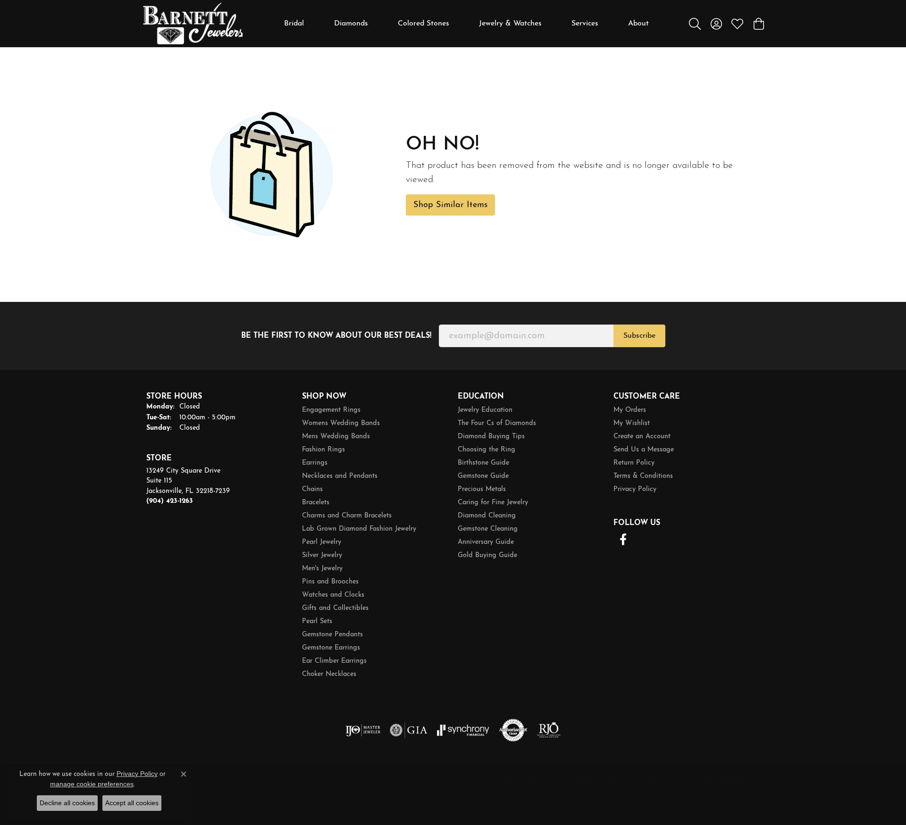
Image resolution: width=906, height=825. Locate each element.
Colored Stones (423, 23)
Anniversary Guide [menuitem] (486, 542)
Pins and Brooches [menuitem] (330, 581)
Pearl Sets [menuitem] (317, 621)
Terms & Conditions (643, 476)
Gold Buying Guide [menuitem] (487, 555)
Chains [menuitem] (312, 489)
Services (584, 23)
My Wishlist (631, 423)
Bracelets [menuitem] (315, 502)
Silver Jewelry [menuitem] (322, 555)
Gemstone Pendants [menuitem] (332, 634)
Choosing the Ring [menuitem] (486, 449)
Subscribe (639, 336)
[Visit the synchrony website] (463, 730)
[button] (695, 23)
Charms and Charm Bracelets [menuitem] (347, 515)
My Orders (629, 410)
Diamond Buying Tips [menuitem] (491, 436)
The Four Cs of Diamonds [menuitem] (497, 423)
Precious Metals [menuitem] (482, 489)
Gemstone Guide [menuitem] (483, 476)
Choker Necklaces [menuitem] (329, 674)
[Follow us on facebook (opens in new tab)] (622, 539)
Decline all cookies (67, 803)
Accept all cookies (132, 803)
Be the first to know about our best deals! (336, 336)
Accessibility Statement (717, 783)
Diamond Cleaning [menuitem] (487, 515)
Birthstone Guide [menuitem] (483, 463)
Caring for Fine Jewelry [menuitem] (493, 502)
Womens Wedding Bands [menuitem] (341, 423)
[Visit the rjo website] (549, 730)
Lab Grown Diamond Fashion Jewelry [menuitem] (359, 529)
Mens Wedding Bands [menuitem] (336, 436)
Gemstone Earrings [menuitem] (331, 647)
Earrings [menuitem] (314, 463)
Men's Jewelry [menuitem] (322, 568)
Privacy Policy (634, 489)
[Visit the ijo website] (363, 730)
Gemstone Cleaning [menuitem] (488, 529)
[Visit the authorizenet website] (513, 730)
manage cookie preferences (92, 784)
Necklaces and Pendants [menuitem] (340, 476)
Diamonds (351, 23)
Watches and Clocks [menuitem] (333, 595)
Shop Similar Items (450, 204)
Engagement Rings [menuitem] (331, 410)
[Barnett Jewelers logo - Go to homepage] (193, 23)
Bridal (294, 23)
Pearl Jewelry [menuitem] (321, 542)
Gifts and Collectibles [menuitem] (335, 608)
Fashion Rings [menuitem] (323, 449)
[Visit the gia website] (409, 730)
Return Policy (633, 463)
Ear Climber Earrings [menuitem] (334, 661)
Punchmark (199, 804)
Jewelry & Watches (510, 23)
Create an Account (642, 436)
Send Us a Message (643, 449)
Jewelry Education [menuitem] (485, 410)
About (638, 23)
